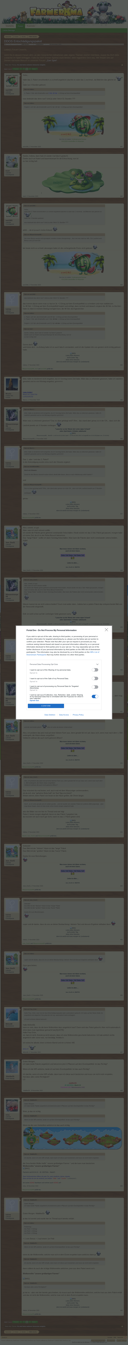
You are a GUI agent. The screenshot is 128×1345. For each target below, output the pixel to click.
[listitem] (64, 664)
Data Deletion (49, 715)
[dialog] (64, 672)
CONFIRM (46, 706)
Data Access (64, 715)
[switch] (95, 670)
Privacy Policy (78, 715)
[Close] (107, 630)
